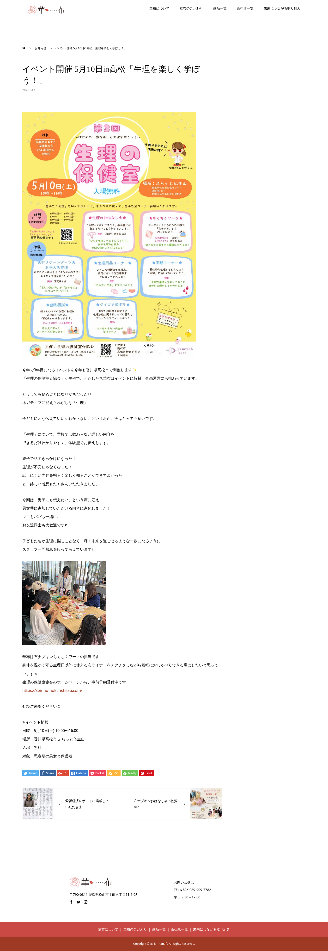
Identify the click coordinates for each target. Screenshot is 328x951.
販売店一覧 (245, 8)
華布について (159, 8)
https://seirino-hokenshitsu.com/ (52, 690)
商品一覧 (220, 8)
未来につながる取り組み (282, 8)
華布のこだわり (191, 8)
